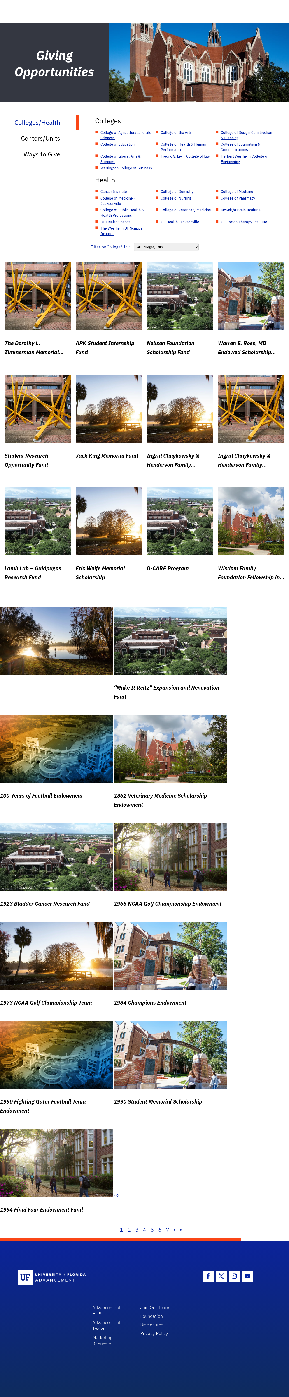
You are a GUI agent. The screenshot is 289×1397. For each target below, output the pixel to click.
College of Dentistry (177, 191)
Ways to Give (41, 154)
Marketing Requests (102, 1340)
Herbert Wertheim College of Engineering (244, 159)
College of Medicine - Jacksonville (117, 201)
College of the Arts (176, 132)
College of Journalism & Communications (240, 147)
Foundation (151, 1316)
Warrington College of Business (126, 168)
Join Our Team (154, 1307)
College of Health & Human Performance (183, 147)
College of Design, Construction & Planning (246, 135)
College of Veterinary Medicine (186, 210)
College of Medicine (237, 191)
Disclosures (151, 1325)
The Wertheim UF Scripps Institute (121, 231)
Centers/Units (40, 138)
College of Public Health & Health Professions (122, 213)
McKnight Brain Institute (241, 210)
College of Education (117, 144)
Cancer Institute (113, 191)
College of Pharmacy (238, 198)
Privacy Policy (154, 1333)
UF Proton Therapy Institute (244, 222)
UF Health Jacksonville (180, 222)
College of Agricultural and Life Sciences (125, 135)
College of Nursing (176, 198)
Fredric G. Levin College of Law (186, 156)
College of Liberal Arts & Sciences (120, 159)
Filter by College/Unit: (111, 247)
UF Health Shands (115, 222)
